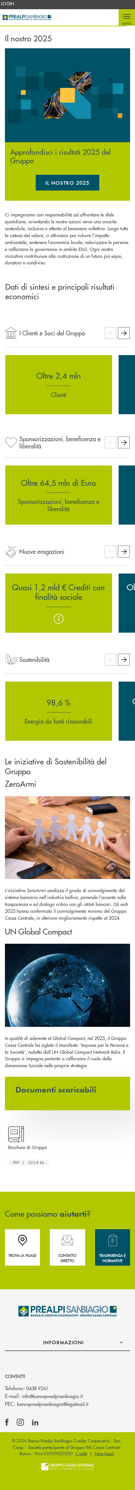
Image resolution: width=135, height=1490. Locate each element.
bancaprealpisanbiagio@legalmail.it (52, 1404)
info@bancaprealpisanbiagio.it (52, 1396)
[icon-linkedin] (35, 1422)
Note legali (104, 1453)
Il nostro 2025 (72, 185)
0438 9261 (37, 1388)
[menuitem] (7, 3)
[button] (127, 17)
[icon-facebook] (7, 1422)
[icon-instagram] (20, 1422)
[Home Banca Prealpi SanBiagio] (27, 17)
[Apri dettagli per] (59, 619)
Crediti (81, 1453)
